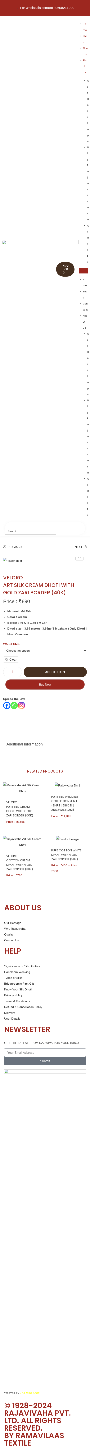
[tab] (45, 744)
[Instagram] (21, 705)
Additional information (24, 744)
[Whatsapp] (14, 705)
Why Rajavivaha (88, 183)
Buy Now (45, 684)
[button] (83, 270)
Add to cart (55, 672)
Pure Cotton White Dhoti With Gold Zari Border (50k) (66, 854)
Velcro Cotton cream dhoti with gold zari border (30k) (19, 862)
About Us (85, 66)
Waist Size (11, 644)
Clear (13, 659)
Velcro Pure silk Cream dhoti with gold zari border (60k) (19, 808)
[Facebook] (6, 705)
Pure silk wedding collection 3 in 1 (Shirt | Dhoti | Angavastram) (64, 803)
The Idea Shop (30, 1392)
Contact (85, 51)
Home (85, 27)
